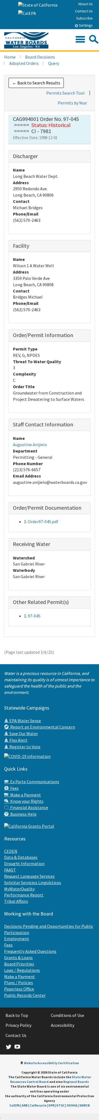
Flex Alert (18, 740)
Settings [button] (85, 25)
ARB (25, 1105)
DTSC (60, 1105)
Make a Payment (25, 795)
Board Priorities (19, 964)
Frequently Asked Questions (30, 951)
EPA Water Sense (25, 720)
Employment (16, 938)
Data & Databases (20, 857)
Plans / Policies (18, 982)
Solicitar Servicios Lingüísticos (32, 882)
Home (10, 57)
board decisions (40, 57)
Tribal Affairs (16, 901)
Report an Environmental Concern (42, 727)
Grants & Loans (18, 957)
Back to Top (17, 1015)
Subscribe (84, 18)
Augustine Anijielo (30, 444)
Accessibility (62, 1025)
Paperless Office (19, 989)
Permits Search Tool (65, 93)
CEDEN (10, 851)
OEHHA (72, 1105)
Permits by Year (72, 103)
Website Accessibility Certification (51, 1063)
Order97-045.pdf (43, 521)
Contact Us (84, 11)
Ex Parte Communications (34, 781)
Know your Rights (26, 801)
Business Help (23, 814)
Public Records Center (25, 995)
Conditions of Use (67, 1015)
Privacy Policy (18, 1025)
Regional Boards (76, 1082)
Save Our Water (23, 733)
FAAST (10, 870)
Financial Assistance (28, 807)
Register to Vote (24, 746)
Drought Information (24, 863)
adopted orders (24, 63)
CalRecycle (38, 1105)
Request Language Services (29, 876)
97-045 (34, 616)
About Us (85, 3)
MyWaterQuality (19, 889)
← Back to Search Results (36, 82)
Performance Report (23, 895)
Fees (14, 788)
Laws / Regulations (22, 970)
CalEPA (14, 1105)
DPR (51, 1105)
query (53, 63)
